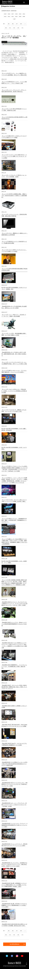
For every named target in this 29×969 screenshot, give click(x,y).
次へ (23, 27)
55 (8, 23)
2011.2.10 (14, 135)
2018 (9, 14)
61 (10, 27)
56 (12, 23)
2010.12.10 (14, 352)
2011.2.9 (14, 174)
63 (18, 27)
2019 (5, 14)
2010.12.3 (14, 467)
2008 (24, 16)
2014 (24, 14)
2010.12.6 (14, 447)
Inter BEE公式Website (14, 944)
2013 (5, 16)
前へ (4, 23)
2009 (20, 16)
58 (21, 23)
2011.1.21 (14, 214)
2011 (13, 16)
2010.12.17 (14, 287)
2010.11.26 (14, 581)
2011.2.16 (14, 73)
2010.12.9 (14, 428)
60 (6, 27)
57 (16, 23)
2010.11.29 (14, 560)
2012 (9, 16)
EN (24, 2)
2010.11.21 (14, 685)
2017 (13, 14)
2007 (14, 19)
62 (14, 27)
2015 (20, 14)
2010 (16, 16)
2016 (16, 14)
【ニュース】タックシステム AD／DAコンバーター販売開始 (14, 37)
